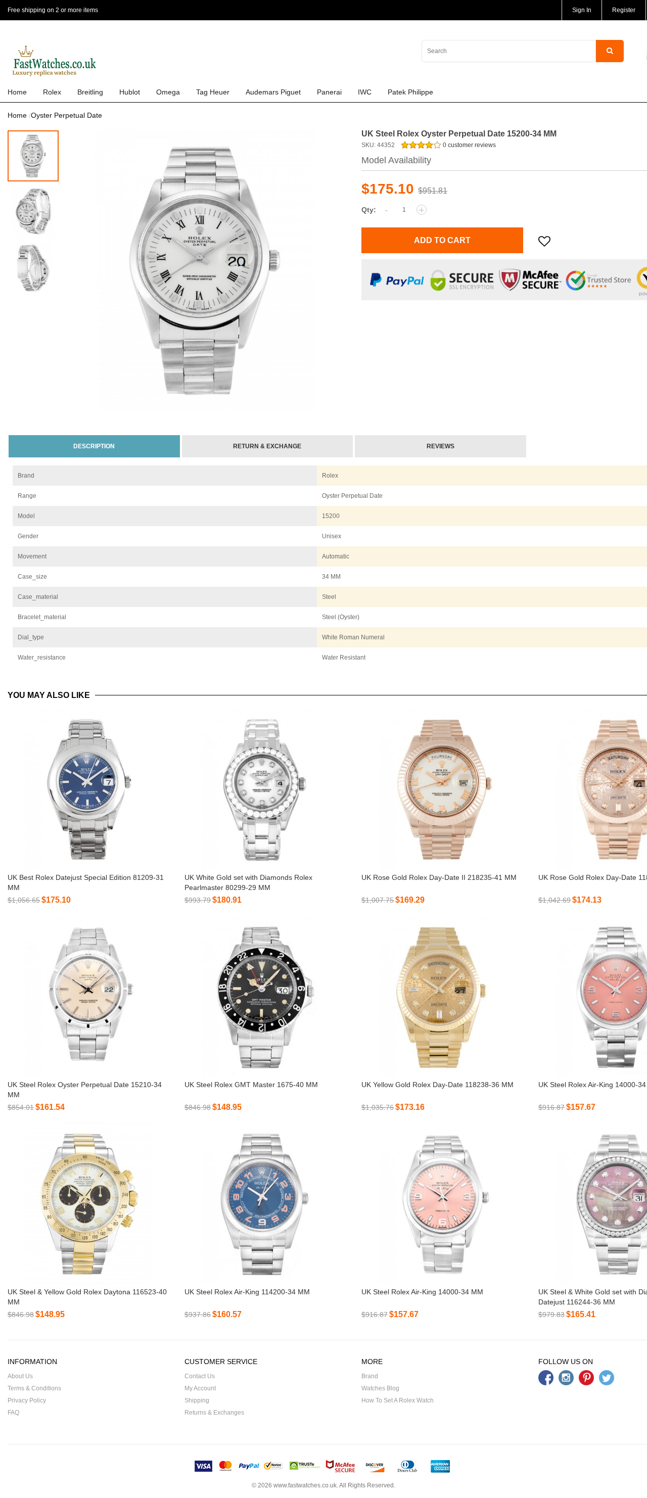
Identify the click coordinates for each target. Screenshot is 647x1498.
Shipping (196, 1400)
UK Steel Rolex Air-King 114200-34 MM (247, 1292)
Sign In (581, 10)
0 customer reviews (468, 145)
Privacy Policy (27, 1400)
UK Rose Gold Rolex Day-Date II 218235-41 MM (439, 877)
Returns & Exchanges (214, 1412)
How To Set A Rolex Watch (397, 1400)
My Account (200, 1388)
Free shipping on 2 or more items (53, 10)
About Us (20, 1376)
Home (17, 92)
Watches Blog (380, 1388)
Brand (369, 1376)
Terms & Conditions (34, 1388)
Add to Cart (442, 240)
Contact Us (199, 1376)
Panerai (329, 92)
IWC (365, 92)
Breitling (90, 92)
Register (623, 10)
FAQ (13, 1412)
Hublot (129, 92)
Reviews (440, 446)
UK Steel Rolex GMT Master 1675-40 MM (251, 1085)
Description (94, 446)
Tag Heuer (212, 92)
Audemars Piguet (273, 92)
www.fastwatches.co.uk (305, 1485)
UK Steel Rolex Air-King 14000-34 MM (422, 1292)
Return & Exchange (267, 446)
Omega (168, 92)
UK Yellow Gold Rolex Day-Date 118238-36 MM (437, 1085)
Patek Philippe (410, 92)
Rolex (52, 92)
